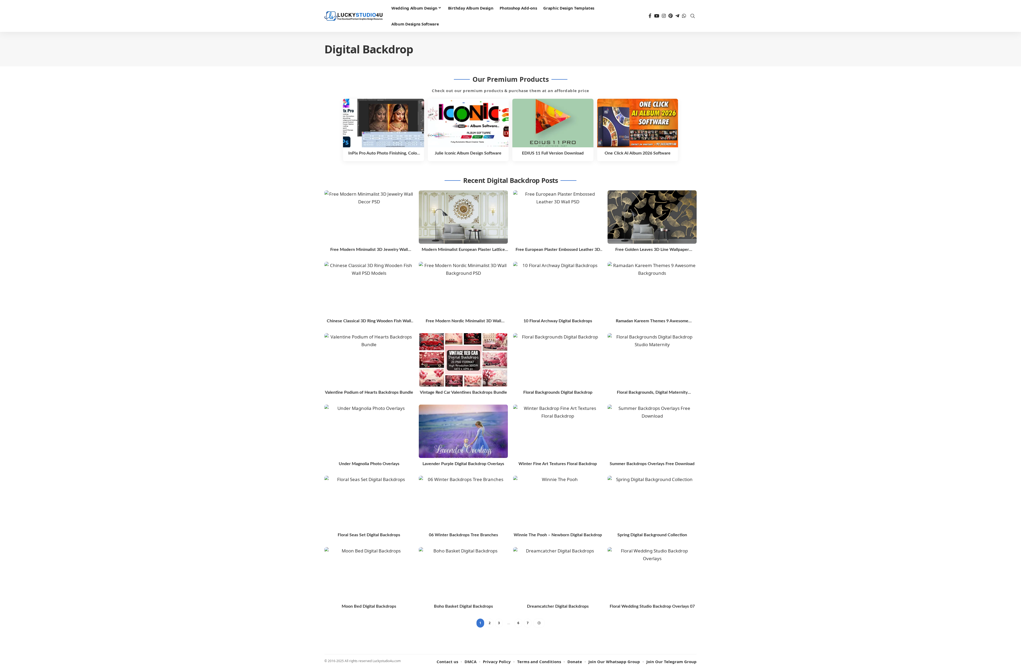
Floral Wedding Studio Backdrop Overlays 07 (652, 606)
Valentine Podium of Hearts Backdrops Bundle (369, 392)
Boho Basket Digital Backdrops (463, 606)
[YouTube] (656, 16)
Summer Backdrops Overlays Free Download (652, 464)
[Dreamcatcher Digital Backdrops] (557, 574)
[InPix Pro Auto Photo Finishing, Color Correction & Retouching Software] (383, 123)
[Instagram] (663, 16)
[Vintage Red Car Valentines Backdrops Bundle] (463, 360)
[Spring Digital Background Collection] (652, 502)
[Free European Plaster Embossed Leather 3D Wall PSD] (557, 217)
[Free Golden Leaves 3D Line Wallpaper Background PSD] (652, 217)
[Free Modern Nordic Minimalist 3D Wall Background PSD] (463, 288)
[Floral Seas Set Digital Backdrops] (368, 502)
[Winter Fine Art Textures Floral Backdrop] (557, 431)
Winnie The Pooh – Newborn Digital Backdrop (558, 535)
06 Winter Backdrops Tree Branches (463, 535)
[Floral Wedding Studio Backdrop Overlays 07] (652, 574)
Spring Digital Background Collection (652, 535)
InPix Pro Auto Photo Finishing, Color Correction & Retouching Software (383, 153)
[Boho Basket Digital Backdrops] (463, 574)
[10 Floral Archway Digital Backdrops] (557, 288)
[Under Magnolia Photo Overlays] (368, 431)
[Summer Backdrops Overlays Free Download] (652, 431)
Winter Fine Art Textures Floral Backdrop (557, 464)
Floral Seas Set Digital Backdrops (369, 535)
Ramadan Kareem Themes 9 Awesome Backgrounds (652, 321)
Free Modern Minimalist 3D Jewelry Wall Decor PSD (369, 249)
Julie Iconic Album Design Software (468, 153)
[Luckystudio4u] (353, 16)
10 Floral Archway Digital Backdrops (558, 321)
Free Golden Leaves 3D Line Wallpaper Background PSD (652, 249)
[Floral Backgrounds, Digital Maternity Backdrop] (652, 360)
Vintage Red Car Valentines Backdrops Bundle (463, 392)
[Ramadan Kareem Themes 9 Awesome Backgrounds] (652, 288)
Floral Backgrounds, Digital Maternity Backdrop (652, 392)
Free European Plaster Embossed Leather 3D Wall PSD (558, 249)
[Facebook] (650, 16)
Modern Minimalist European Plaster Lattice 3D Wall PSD (463, 249)
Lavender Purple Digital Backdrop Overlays (463, 464)
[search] (692, 16)
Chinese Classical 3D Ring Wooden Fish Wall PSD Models (369, 321)
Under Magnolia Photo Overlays (369, 464)
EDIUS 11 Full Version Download (553, 153)
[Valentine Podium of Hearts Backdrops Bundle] (368, 360)
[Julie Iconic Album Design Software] (468, 123)
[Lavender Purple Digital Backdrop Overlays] (463, 431)
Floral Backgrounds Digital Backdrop (557, 392)
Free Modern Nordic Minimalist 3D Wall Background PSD (463, 321)
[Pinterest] (670, 16)
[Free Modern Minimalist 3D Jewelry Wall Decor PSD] (368, 217)
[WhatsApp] (684, 16)
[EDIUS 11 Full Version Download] (552, 123)
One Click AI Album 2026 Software (638, 153)
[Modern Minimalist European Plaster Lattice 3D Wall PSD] (463, 217)
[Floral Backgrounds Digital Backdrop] (557, 360)
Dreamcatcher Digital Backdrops (558, 606)
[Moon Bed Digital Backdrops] (368, 574)
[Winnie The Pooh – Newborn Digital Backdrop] (557, 502)
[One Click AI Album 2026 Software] (637, 123)
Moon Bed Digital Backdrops (369, 606)
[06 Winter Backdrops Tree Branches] (463, 502)
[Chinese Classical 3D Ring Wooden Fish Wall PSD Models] (368, 288)
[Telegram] (677, 16)
